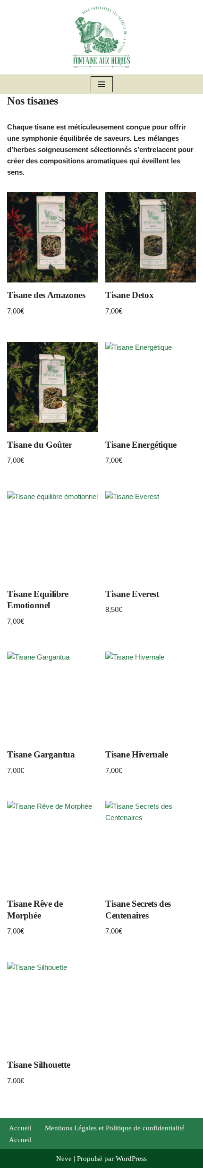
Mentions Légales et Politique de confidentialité (115, 1128)
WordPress (131, 1158)
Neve (64, 1158)
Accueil (20, 1128)
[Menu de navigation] (102, 84)
